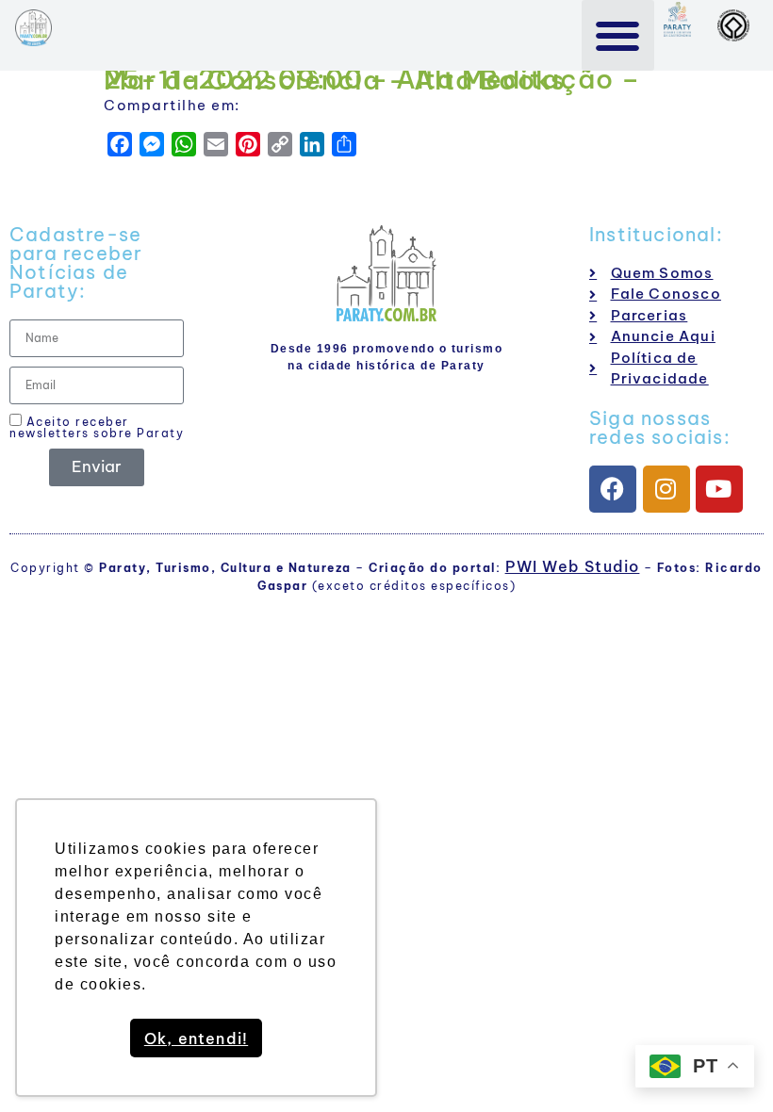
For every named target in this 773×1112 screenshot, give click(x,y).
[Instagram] (666, 489)
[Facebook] (612, 489)
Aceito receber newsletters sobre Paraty (96, 427)
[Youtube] (719, 489)
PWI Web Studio (572, 566)
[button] (618, 35)
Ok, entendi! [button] (196, 1038)
